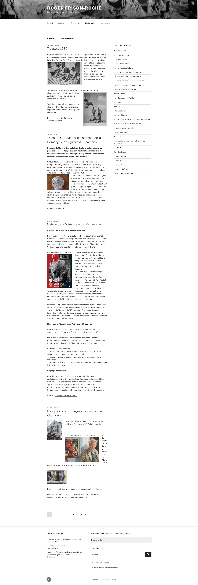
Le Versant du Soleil (121, 169)
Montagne (117, 102)
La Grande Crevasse (121, 59)
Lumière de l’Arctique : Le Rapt (125, 89)
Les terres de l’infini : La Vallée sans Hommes (130, 81)
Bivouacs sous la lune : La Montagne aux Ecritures (132, 119)
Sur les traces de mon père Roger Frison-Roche (64, 539)
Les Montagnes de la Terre (123, 68)
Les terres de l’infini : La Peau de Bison (127, 77)
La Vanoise (118, 161)
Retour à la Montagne (121, 55)
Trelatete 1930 (57, 48)
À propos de (105, 23)
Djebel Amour (119, 136)
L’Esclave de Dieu (120, 156)
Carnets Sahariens (120, 132)
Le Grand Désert (119, 165)
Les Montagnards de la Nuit (124, 173)
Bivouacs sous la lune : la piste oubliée (127, 124)
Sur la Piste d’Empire (121, 64)
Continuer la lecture (55, 209)
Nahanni (117, 107)
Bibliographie (90, 23)
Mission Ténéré (119, 94)
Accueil (50, 23)
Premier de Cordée (120, 51)
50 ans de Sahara (120, 111)
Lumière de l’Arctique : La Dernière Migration (130, 85)
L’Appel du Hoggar (120, 152)
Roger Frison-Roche (74, 8)
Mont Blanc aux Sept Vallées (124, 98)
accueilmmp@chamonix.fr (66, 395)
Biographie (75, 23)
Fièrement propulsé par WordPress (103, 579)
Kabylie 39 (117, 148)
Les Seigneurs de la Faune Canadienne (128, 72)
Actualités (61, 23)
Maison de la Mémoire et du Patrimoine (74, 224)
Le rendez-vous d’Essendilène (124, 128)
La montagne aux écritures (56, 546)
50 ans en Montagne (121, 115)
